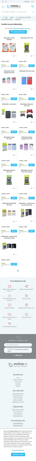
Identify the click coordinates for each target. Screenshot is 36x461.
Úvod (6, 17)
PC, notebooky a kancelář (24, 17)
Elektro (12, 17)
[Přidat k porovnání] (14, 56)
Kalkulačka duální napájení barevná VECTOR (9, 72)
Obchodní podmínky (18, 393)
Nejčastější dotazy (18, 416)
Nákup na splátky (18, 400)
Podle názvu (27, 28)
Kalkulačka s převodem (9, 104)
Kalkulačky (18, 19)
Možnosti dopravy (18, 395)
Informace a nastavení (18, 450)
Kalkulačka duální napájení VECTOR (26, 138)
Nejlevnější (16, 28)
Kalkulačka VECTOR (27, 38)
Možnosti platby (18, 397)
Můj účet (27, 1)
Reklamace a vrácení (18, 402)
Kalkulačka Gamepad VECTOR (26, 105)
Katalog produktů (18, 379)
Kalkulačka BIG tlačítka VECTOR (9, 204)
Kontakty (18, 384)
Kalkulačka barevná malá (26, 71)
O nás (18, 377)
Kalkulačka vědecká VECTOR (9, 171)
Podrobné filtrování (19, 32)
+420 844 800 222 (18, 423)
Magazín (18, 386)
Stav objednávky (18, 411)
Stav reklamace (18, 414)
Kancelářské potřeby (7, 19)
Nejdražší (21, 28)
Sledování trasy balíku (18, 409)
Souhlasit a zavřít (18, 454)
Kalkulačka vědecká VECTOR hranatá (27, 171)
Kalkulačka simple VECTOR (9, 138)
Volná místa (18, 381)
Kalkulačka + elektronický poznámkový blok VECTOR (27, 205)
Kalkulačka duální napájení (9, 38)
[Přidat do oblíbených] (16, 56)
